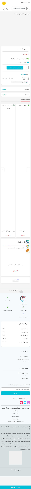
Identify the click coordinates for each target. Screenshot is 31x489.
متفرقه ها (25, 14)
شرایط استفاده (25, 378)
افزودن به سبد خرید (14, 67)
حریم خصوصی (25, 375)
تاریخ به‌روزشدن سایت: (23, 342)
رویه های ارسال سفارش (23, 359)
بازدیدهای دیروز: (25, 332)
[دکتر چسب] (4, 3)
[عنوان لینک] (15, 280)
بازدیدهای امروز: (25, 328)
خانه (29, 14)
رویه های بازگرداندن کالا (23, 373)
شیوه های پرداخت (24, 356)
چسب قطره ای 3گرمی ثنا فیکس (15, 264)
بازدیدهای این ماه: (24, 335)
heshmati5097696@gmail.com (15, 421)
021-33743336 (15, 416)
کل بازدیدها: (26, 338)
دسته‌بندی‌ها (24, 2)
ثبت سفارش (26, 361)
